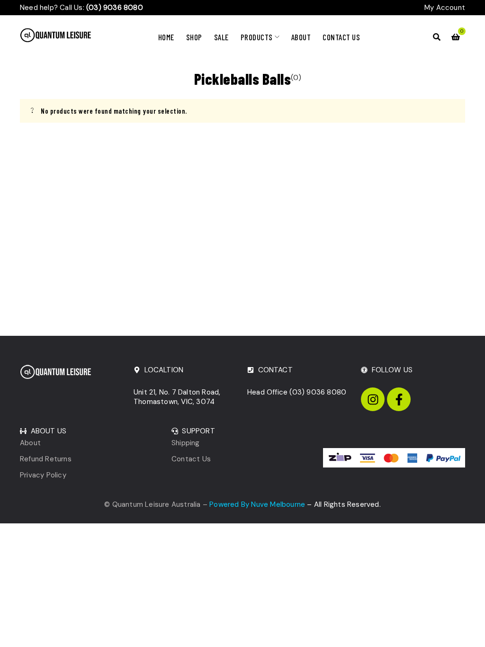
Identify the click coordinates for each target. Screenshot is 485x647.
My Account (444, 7)
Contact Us (191, 459)
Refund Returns (46, 459)
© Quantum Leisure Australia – (204, 504)
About (30, 443)
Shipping (185, 443)
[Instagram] (373, 399)
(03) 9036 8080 (317, 392)
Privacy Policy (43, 475)
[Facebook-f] (399, 399)
